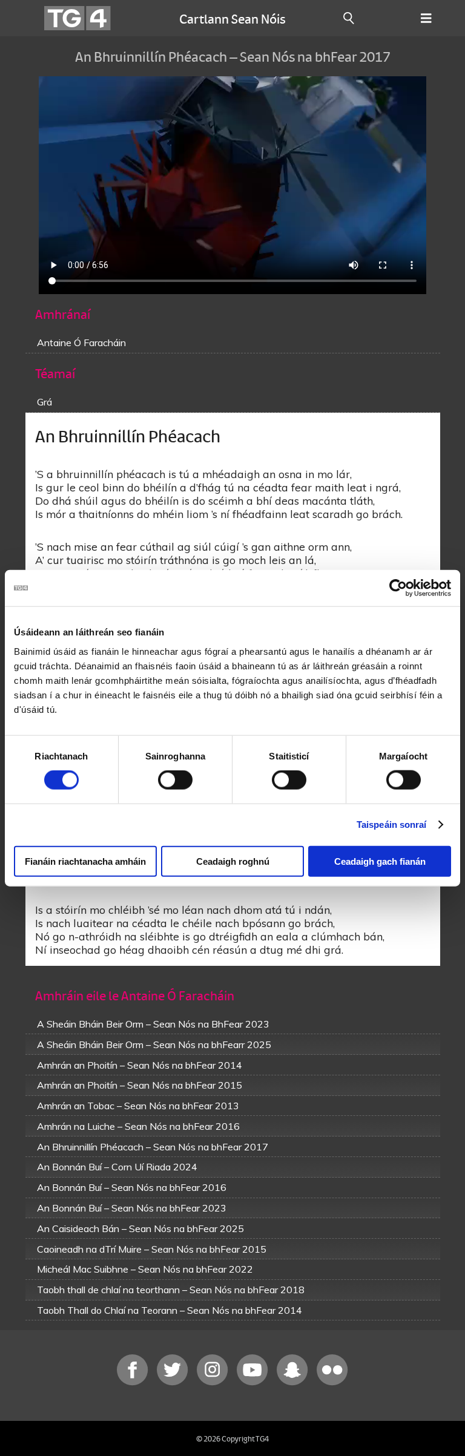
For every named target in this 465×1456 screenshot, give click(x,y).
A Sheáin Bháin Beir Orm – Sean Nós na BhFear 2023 (153, 1024)
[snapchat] (294, 1382)
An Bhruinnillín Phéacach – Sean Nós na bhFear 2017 (152, 1147)
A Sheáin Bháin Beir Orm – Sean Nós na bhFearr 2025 (154, 1044)
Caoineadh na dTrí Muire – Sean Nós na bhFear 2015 (151, 1249)
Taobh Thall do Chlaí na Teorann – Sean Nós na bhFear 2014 (169, 1310)
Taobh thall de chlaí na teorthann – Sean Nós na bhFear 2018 (171, 1290)
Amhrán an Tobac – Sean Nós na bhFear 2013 (138, 1106)
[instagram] (214, 1382)
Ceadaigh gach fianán (380, 861)
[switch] (175, 780)
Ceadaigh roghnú (232, 861)
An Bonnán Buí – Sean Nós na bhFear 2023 (131, 1208)
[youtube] (254, 1382)
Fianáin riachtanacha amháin (85, 861)
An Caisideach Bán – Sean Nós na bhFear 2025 (140, 1228)
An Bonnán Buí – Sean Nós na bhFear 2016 (131, 1187)
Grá (44, 402)
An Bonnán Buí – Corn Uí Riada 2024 (117, 1167)
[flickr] (332, 1382)
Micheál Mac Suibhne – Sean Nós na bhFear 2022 (145, 1269)
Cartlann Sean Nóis (232, 18)
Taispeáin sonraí (392, 824)
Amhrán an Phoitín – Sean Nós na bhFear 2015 (139, 1085)
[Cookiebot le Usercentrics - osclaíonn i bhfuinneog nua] (398, 588)
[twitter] (174, 1382)
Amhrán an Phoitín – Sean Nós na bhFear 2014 (139, 1065)
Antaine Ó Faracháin (81, 342)
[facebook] (134, 1382)
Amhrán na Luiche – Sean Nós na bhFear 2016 (138, 1126)
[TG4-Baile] (77, 18)
